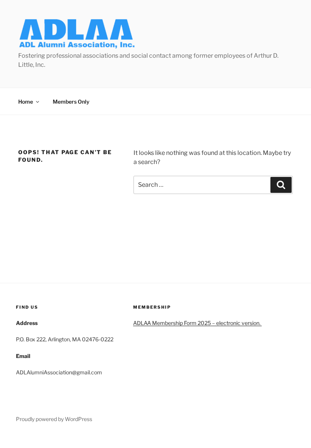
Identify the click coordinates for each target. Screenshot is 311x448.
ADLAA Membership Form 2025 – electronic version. (197, 323)
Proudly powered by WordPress (54, 419)
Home (25, 101)
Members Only (71, 101)
